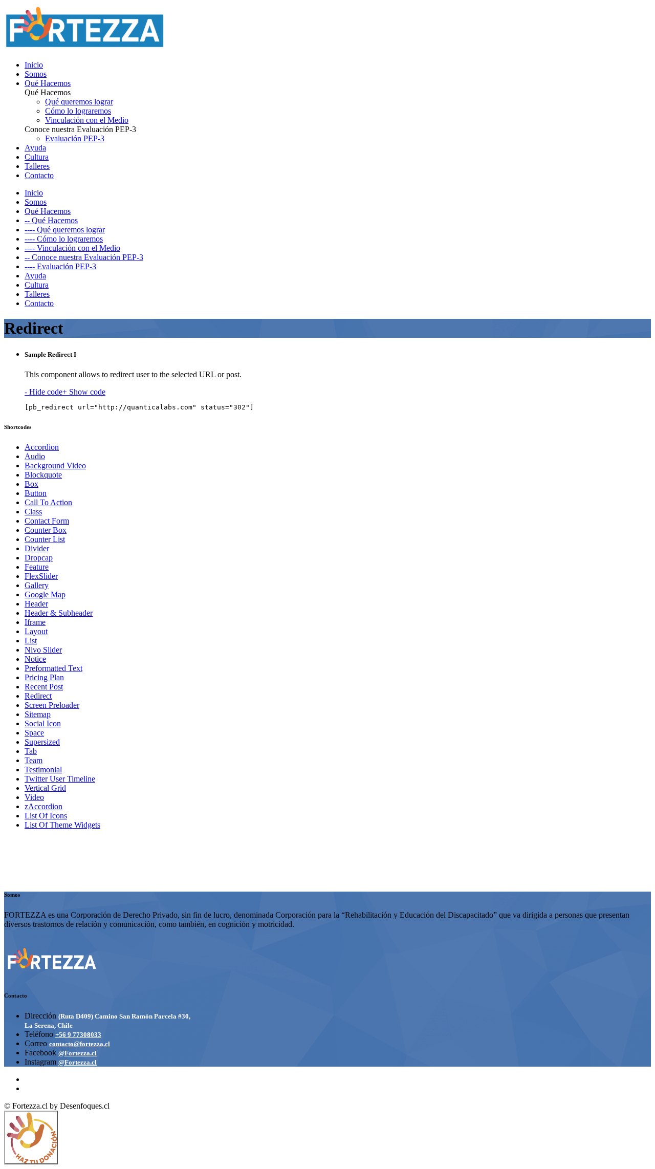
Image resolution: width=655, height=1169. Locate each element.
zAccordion (43, 806)
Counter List (45, 539)
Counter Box (46, 530)
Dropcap (39, 557)
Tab (31, 751)
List (31, 640)
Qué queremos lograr (79, 101)
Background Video (55, 465)
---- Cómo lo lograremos (64, 238)
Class (33, 511)
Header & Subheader (59, 613)
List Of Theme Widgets (62, 824)
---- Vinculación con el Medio (72, 248)
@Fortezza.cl (77, 1053)
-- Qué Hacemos (51, 220)
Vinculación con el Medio (86, 120)
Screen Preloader (52, 705)
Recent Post (44, 686)
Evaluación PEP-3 (74, 138)
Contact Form (47, 520)
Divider (37, 548)
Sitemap (38, 714)
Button (36, 493)
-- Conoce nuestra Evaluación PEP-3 (84, 257)
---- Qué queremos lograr (65, 229)
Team (33, 760)
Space (34, 732)
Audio (35, 456)
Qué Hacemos (48, 83)
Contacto (39, 175)
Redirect (38, 695)
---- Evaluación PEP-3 (60, 266)
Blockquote (43, 474)
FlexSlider (41, 576)
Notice (35, 659)
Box (31, 484)
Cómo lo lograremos (78, 110)
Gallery (37, 585)
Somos (36, 74)
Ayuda (35, 147)
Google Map (45, 594)
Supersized (42, 742)
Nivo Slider (43, 649)
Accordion (42, 447)
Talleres (37, 166)
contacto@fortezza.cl (79, 1044)
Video (34, 797)
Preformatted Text (53, 668)
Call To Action (48, 502)
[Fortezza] (85, 47)
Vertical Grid (45, 788)
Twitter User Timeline (60, 778)
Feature (37, 566)
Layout (36, 631)
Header (36, 603)
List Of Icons (46, 815)
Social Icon (43, 723)
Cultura (37, 157)
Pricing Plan (44, 677)
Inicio (34, 64)
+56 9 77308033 (78, 1034)
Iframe (35, 622)
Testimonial (43, 769)
